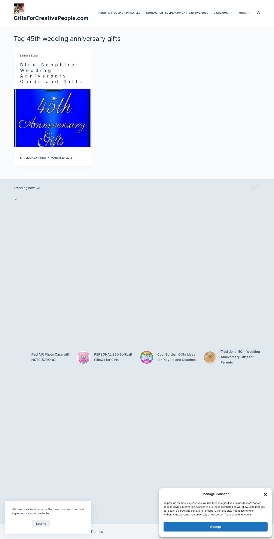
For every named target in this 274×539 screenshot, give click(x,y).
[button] (265, 494)
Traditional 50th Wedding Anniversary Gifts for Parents (240, 357)
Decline (41, 523)
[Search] (258, 13)
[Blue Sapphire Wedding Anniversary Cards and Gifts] (53, 118)
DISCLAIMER (221, 12)
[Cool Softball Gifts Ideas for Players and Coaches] (146, 357)
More (242, 12)
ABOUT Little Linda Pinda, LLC (119, 12)
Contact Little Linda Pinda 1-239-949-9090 (177, 12)
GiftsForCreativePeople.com (51, 18)
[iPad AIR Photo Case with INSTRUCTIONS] (20, 357)
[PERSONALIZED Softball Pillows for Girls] (83, 357)
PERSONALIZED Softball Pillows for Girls (113, 357)
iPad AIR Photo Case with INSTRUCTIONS (50, 357)
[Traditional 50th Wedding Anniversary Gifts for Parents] (210, 357)
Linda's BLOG (29, 55)
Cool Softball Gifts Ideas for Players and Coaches (176, 357)
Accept (215, 527)
